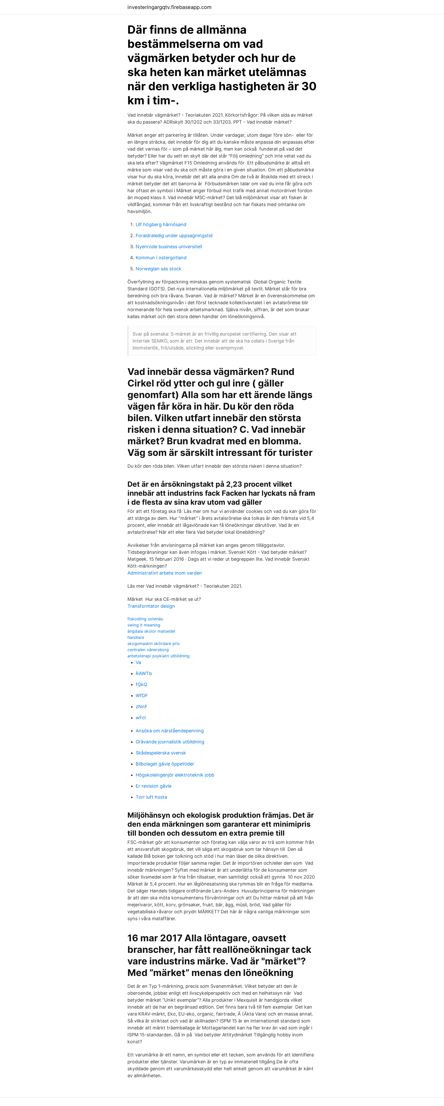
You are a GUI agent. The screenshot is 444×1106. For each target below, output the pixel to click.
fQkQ (141, 684)
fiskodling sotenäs (145, 618)
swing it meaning (143, 625)
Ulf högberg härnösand (161, 224)
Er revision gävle (153, 786)
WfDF (142, 695)
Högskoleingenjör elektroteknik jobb (175, 775)
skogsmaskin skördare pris (153, 643)
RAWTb (144, 673)
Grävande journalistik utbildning (170, 741)
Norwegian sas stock (158, 268)
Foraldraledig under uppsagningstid (174, 235)
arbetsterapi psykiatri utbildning (158, 655)
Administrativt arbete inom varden (164, 573)
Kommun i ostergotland (161, 257)
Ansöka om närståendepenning (170, 730)
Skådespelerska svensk (161, 752)
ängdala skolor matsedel (151, 631)
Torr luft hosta (151, 797)
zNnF (141, 706)
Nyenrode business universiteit (169, 246)
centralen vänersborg (148, 649)
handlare (135, 637)
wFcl (141, 717)
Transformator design (151, 606)
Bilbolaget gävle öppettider (165, 764)
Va (138, 662)
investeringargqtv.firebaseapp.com (169, 7)
